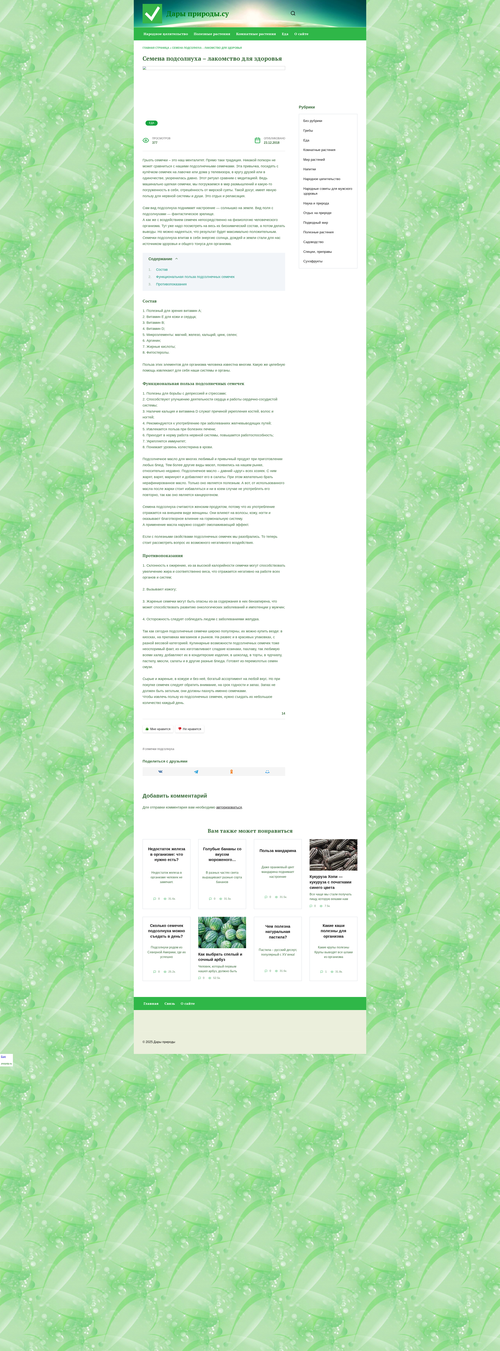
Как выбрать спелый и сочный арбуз (220, 957)
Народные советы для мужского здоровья (327, 191)
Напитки (309, 169)
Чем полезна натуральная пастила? (277, 931)
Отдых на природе (317, 213)
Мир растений (314, 160)
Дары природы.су (197, 13)
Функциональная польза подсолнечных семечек (195, 277)
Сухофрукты (312, 261)
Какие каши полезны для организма (333, 930)
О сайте (301, 33)
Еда (285, 33)
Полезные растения (212, 33)
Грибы (308, 130)
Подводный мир (315, 223)
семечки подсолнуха (159, 749)
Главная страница (156, 48)
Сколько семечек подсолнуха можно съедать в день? (166, 930)
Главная (151, 1003)
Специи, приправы (317, 252)
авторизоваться (229, 807)
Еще (3, 1056)
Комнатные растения (256, 33)
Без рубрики (312, 121)
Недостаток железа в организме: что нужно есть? (166, 854)
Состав (162, 270)
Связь (169, 1003)
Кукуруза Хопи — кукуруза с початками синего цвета (330, 881)
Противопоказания (171, 284)
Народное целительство (166, 33)
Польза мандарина (278, 851)
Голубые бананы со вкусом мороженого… (222, 854)
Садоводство (313, 242)
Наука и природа (316, 203)
